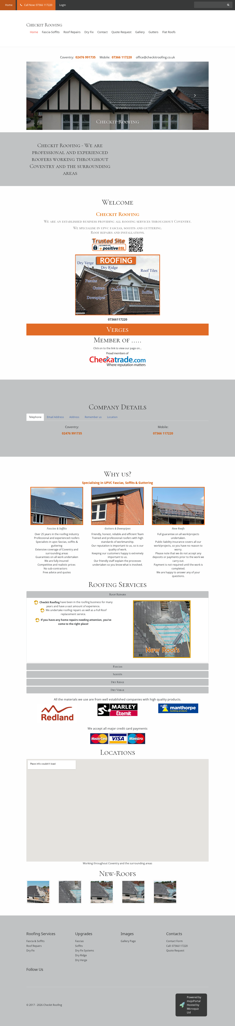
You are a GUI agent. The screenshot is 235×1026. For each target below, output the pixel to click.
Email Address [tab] (55, 417)
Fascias (79, 941)
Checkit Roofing (44, 25)
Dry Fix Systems (84, 950)
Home (7, 5)
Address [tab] (74, 417)
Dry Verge (81, 960)
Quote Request (121, 32)
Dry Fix (89, 32)
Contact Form (174, 941)
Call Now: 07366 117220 (37, 5)
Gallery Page (128, 941)
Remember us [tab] (93, 417)
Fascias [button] (117, 666)
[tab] (117, 594)
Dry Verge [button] (117, 690)
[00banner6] (102, 892)
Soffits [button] (117, 674)
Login (62, 5)
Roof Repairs (72, 32)
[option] (117, 96)
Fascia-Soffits (51, 32)
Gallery (140, 32)
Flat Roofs (169, 32)
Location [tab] (112, 417)
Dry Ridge (81, 955)
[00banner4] (70, 892)
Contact (102, 32)
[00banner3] (38, 892)
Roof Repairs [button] (117, 594)
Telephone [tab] (35, 417)
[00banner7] (133, 892)
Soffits (79, 946)
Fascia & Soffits (35, 941)
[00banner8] (165, 892)
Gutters (153, 32)
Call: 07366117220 (177, 946)
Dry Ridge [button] (117, 682)
